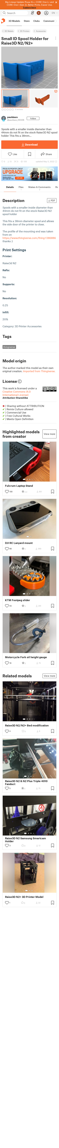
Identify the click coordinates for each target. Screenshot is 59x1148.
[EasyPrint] (32, 13)
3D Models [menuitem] (14, 20)
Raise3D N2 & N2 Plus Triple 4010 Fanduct (26, 782)
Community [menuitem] (49, 20)
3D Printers (24, 31)
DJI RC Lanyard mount (19, 542)
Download (31, 144)
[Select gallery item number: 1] (24, 479)
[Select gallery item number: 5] (34, 479)
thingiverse (9, 347)
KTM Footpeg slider (17, 600)
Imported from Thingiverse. (39, 371)
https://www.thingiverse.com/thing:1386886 (29, 237)
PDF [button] (53, 200)
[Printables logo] (3, 21)
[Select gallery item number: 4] (32, 479)
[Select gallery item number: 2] (27, 479)
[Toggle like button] (7, 491)
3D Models (9, 31)
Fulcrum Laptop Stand (19, 485)
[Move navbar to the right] (56, 21)
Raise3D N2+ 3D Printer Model (24, 896)
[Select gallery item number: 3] (29, 479)
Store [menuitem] (27, 20)
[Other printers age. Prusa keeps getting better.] (29, 173)
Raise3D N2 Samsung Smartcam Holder (25, 840)
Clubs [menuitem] (36, 20)
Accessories (41, 31)
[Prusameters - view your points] (39, 13)
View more (49, 433)
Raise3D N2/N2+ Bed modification (27, 725)
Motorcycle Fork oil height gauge (26, 657)
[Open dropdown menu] (56, 38)
